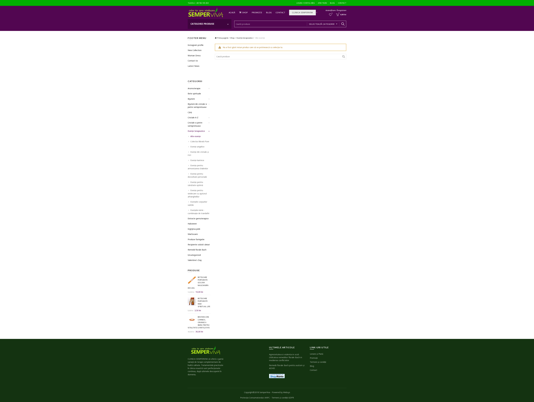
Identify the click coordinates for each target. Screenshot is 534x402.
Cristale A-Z (193, 117)
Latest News (193, 66)
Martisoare (193, 234)
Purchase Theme (195, 71)
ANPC (267, 397)
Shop (245, 12)
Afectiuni (322, 3)
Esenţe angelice (197, 146)
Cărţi (190, 112)
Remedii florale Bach (197, 249)
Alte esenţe (195, 136)
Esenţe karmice (197, 160)
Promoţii (257, 12)
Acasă (232, 12)
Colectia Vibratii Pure (199, 141)
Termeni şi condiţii (318, 362)
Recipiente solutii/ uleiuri (199, 244)
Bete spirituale (194, 93)
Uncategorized (194, 255)
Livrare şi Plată (316, 354)
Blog (332, 3)
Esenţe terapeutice (245, 38)
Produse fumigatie (196, 239)
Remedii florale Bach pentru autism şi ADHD (287, 367)
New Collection (195, 50)
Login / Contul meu (305, 3)
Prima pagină (222, 38)
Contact (342, 3)
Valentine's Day (195, 260)
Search (342, 24)
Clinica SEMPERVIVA (302, 12)
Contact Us (193, 60)
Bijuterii (191, 99)
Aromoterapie (194, 88)
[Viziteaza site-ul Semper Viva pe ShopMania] (277, 375)
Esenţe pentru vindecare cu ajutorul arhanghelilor (197, 193)
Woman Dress (194, 55)
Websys (286, 392)
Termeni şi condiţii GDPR (283, 397)
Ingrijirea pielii (194, 229)
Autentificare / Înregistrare (336, 10)
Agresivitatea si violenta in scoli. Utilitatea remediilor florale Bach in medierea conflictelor (285, 357)
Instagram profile (195, 45)
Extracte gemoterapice (198, 218)
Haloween (192, 223)
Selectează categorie (322, 24)
